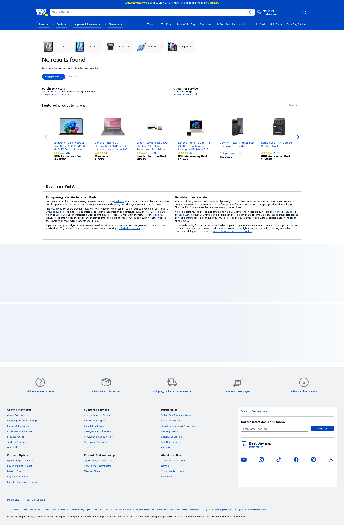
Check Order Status (17, 415)
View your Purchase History (55, 94)
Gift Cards (12, 447)
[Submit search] (251, 12)
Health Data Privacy (103, 510)
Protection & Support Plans (98, 436)
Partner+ (165, 447)
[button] (267, 12)
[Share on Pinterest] (313, 459)
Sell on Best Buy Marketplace (176, 415)
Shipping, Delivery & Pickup (22, 420)
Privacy (46, 510)
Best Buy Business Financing (22, 482)
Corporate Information (173, 460)
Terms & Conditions (31, 510)
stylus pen (58, 211)
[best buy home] (42, 12)
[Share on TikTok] (278, 459)
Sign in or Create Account (255, 411)
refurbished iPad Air (129, 228)
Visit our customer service (186, 94)
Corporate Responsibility (174, 471)
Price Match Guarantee (19, 431)
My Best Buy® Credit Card (20, 460)
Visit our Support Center (97, 415)
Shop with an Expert (95, 420)
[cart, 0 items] (304, 12)
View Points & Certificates (97, 465)
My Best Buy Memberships (98, 460)
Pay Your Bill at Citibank (19, 465)
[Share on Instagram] (261, 459)
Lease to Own (14, 471)
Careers (165, 465)
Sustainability (168, 476)
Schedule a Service (94, 425)
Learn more (256, 446)
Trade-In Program (16, 442)
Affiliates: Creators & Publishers (178, 425)
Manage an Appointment (97, 431)
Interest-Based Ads (60, 510)
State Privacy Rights (81, 510)
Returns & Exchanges (18, 425)
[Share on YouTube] (244, 459)
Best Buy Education (171, 436)
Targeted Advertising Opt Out (217, 510)
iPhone (277, 211)
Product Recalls (15, 436)
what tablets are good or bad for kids (232, 231)
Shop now (213, 2)
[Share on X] (331, 459)
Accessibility (13, 510)
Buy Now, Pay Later (17, 476)
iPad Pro (157, 214)
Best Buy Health (169, 431)
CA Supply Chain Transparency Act (250, 510)
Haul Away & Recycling (96, 442)
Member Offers (92, 471)
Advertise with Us (170, 420)
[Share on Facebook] (296, 459)
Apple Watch (185, 214)
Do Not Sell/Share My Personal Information (134, 510)
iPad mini (119, 201)
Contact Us (90, 447)
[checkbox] (53, 77)
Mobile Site (13, 499)
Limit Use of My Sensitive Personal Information (179, 510)
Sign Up (322, 428)
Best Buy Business (170, 442)
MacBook (289, 211)
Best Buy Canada (36, 499)
